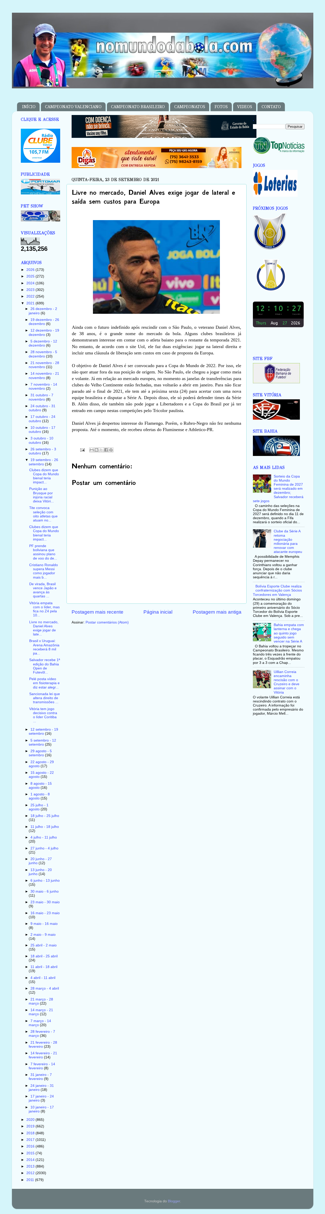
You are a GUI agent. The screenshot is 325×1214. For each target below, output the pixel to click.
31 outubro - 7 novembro (41, 397)
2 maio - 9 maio (43, 935)
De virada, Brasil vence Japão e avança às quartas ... (43, 590)
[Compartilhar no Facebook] (106, 449)
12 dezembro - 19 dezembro (44, 332)
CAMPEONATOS (189, 106)
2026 (31, 270)
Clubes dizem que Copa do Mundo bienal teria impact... (44, 476)
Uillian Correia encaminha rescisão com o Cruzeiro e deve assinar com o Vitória (286, 682)
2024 (31, 283)
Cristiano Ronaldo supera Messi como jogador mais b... (43, 571)
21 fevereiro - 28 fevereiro (43, 1044)
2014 (31, 1160)
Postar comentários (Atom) (107, 622)
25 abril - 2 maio (43, 945)
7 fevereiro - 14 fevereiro (42, 1066)
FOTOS (221, 106)
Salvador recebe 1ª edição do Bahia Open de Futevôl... (44, 666)
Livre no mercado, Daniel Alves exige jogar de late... (43, 628)
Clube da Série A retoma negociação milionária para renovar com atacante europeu (288, 541)
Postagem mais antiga (217, 612)
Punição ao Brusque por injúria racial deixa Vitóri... (41, 495)
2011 (30, 1180)
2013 (31, 1166)
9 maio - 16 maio (44, 924)
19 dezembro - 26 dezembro (44, 322)
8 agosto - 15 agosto (40, 786)
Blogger (174, 1201)
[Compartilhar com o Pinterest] (110, 449)
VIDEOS (244, 106)
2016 (31, 1146)
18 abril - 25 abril (44, 956)
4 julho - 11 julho (43, 837)
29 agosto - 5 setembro (40, 753)
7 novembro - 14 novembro (43, 386)
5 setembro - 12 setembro (42, 742)
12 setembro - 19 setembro (43, 731)
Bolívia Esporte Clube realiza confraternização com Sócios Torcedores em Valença (277, 590)
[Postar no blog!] (96, 449)
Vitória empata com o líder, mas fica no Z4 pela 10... (44, 609)
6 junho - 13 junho (45, 880)
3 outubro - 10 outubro (41, 440)
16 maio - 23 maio (45, 913)
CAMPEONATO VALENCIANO (73, 106)
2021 (31, 303)
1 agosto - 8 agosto (39, 796)
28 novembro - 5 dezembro (43, 354)
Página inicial (157, 612)
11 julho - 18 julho (44, 827)
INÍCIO (29, 106)
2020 (31, 1120)
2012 (31, 1173)
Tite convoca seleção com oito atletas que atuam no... (43, 514)
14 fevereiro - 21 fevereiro (43, 1055)
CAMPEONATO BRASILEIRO (138, 106)
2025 (31, 276)
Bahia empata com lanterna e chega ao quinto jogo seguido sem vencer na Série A (289, 633)
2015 (31, 1153)
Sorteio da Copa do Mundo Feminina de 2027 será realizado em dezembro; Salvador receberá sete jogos (278, 488)
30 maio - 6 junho (44, 891)
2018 (31, 1133)
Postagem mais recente (97, 612)
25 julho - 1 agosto (38, 807)
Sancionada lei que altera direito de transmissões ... (44, 698)
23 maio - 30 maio (45, 902)
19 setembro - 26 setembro (43, 462)
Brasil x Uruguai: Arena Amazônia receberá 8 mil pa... (44, 647)
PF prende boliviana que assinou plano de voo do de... (43, 552)
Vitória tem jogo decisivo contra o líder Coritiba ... (43, 715)
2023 (31, 290)
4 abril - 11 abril (42, 978)
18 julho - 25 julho (44, 816)
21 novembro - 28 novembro (44, 365)
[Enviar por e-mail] (91, 449)
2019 (31, 1126)
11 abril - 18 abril (43, 967)
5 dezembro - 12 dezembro (43, 343)
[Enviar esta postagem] (82, 450)
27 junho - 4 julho (44, 848)
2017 (31, 1140)
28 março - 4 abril (44, 988)
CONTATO (271, 106)
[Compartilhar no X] (101, 449)
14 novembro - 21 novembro (44, 376)
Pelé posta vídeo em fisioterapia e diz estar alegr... (44, 683)
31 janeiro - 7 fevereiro (40, 1077)
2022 (31, 296)
